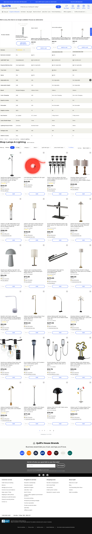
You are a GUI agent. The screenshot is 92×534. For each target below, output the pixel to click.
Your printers (50, 487)
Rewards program (28, 485)
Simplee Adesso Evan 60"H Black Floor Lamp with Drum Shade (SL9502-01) (81, 39)
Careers (71, 489)
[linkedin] (43, 475)
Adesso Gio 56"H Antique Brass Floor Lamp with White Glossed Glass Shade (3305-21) (34, 317)
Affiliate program (28, 510)
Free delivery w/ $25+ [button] (30, 374)
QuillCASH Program (28, 487)
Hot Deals (23, 11)
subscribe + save (46, 11)
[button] (58, 6)
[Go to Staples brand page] (49, 453)
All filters (71, 147)
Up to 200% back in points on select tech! (46, 1)
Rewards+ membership (29, 482)
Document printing (28, 498)
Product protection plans (30, 505)
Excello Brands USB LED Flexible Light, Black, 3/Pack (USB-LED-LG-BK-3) (56, 364)
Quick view (10, 171)
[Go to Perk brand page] (42, 453)
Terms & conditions (21, 527)
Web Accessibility (73, 492)
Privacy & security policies (8, 499)
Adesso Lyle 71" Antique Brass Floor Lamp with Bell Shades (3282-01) (80, 408)
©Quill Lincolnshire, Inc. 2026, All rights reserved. (20, 521)
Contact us (4, 501)
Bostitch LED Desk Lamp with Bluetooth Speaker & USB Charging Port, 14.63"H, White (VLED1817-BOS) (11, 317)
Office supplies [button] (67, 11)
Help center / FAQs (6, 492)
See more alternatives (23, 43)
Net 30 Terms (27, 492)
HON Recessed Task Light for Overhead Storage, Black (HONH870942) (55, 271)
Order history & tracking (7, 482)
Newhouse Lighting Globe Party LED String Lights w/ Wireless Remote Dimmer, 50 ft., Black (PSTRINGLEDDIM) (11, 364)
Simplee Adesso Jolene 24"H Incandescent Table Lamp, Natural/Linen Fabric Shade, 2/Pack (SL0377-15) (80, 179)
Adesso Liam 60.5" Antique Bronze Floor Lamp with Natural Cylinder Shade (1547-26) (33, 225)
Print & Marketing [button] (56, 11)
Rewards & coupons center (53, 492)
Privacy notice (31, 527)
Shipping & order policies (8, 494)
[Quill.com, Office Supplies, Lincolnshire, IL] (6, 521)
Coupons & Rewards (14, 11)
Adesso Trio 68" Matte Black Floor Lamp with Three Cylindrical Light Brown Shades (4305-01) (10, 225)
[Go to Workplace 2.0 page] (69, 453)
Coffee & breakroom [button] (79, 11)
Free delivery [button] (5, 190)
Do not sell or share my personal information (66, 527)
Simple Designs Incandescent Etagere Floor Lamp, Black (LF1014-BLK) (23, 37)
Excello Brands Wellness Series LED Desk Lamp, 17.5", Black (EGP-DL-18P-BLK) (57, 225)
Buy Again (29, 11)
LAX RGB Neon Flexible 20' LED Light (34, 177)
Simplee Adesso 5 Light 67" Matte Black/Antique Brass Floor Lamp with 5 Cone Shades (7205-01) (81, 317)
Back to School (37, 11)
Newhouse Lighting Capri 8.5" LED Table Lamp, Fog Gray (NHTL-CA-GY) (11, 270)
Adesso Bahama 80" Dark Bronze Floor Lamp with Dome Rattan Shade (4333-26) (57, 317)
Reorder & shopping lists (53, 482)
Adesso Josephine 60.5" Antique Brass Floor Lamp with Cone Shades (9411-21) (11, 409)
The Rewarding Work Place (75, 487)
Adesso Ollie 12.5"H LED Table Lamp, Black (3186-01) (57, 408)
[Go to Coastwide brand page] (29, 453)
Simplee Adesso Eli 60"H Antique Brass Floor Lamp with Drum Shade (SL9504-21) (80, 271)
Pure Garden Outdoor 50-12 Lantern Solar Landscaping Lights (34, 363)
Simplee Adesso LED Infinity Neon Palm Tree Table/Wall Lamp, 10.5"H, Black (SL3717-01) (81, 364)
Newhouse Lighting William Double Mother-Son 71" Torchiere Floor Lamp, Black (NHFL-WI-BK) (11, 179)
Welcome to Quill (73, 482)
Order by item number (52, 489)
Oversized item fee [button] (57, 51)
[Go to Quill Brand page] (22, 453)
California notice (40, 527)
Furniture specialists (29, 502)
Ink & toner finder (51, 485)
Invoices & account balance (8, 489)
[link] (20, 153)
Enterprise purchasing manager (31, 500)
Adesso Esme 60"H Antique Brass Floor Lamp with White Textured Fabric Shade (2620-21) (80, 225)
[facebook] (47, 475)
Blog (70, 485)
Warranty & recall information (9, 497)
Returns (4, 485)
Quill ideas (26, 507)
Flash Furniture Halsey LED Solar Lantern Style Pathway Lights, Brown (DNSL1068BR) (57, 179)
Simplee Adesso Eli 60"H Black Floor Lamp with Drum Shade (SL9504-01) (61, 38)
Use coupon (60, 465)
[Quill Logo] (6, 6)
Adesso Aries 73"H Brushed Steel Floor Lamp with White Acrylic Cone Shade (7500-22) (40, 40)
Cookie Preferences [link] (50, 527)
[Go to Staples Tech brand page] (56, 453)
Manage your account (7, 487)
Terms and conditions (39, 469)
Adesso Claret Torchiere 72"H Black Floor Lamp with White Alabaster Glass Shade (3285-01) (34, 409)
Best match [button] (86, 148)
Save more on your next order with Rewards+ (15, 1)
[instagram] (39, 475)
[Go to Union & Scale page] (63, 453)
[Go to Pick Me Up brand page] (35, 453)
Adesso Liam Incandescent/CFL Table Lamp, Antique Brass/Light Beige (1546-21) (33, 271)
